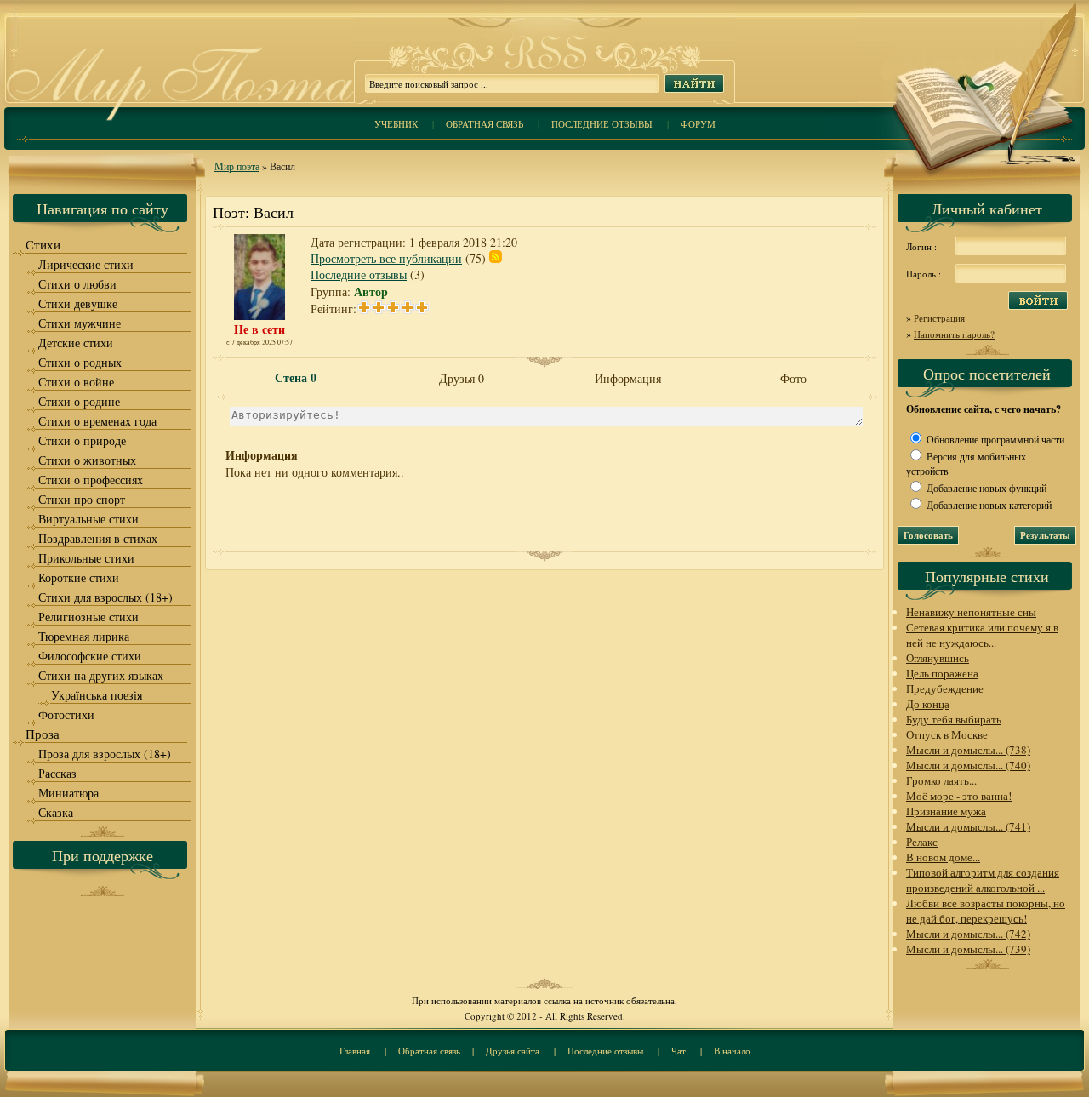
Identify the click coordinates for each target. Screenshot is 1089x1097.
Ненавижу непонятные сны (971, 612)
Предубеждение (945, 688)
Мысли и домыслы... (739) (968, 949)
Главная (354, 1050)
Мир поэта (236, 166)
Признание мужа (946, 811)
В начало (732, 1050)
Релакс (922, 841)
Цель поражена (942, 673)
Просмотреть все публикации (386, 258)
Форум (698, 123)
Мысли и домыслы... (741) (968, 826)
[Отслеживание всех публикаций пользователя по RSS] (495, 258)
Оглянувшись (937, 658)
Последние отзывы (602, 123)
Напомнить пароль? (954, 334)
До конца (927, 703)
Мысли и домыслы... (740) (968, 765)
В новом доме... (943, 857)
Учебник (396, 123)
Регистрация (939, 317)
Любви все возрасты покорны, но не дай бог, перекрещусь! (985, 910)
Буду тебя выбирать (953, 719)
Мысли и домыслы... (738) (968, 749)
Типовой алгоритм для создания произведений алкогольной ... (982, 880)
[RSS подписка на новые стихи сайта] (544, 68)
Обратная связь (484, 123)
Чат (678, 1050)
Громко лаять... (941, 780)
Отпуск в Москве (947, 734)
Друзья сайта (512, 1050)
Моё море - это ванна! (959, 795)
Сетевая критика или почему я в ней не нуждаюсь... (982, 635)
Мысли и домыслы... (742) (968, 933)
